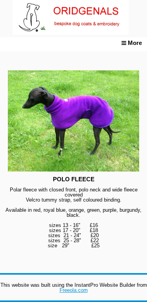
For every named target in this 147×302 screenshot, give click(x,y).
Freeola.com (74, 290)
